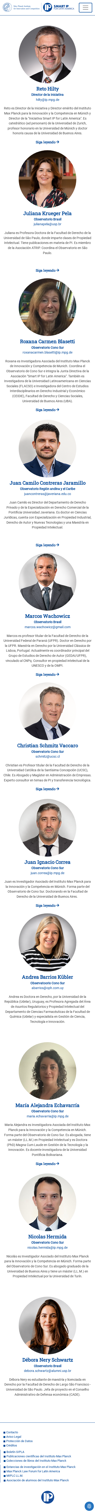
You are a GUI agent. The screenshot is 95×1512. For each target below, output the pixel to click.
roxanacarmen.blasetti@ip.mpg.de (47, 352)
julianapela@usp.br (47, 224)
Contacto (12, 1432)
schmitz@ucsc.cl (48, 757)
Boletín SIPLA (15, 1452)
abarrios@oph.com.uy (48, 988)
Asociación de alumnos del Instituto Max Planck (37, 1480)
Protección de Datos (19, 1441)
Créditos (11, 1445)
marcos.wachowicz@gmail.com (48, 627)
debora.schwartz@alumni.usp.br (47, 1371)
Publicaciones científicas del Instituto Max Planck (38, 1456)
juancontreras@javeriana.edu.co (47, 494)
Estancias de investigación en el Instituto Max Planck (41, 1467)
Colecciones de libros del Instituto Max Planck (36, 1460)
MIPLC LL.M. (14, 1475)
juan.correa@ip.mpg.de (47, 873)
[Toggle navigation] (85, 7)
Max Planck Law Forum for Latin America (33, 1471)
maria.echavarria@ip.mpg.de (47, 1116)
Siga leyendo (46, 142)
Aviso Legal (13, 1436)
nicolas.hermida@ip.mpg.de (47, 1248)
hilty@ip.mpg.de (47, 100)
